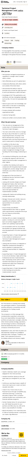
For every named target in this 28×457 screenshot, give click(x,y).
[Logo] (5, 2)
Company (18, 62)
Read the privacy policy (6, 450)
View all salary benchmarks (9, 294)
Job (10, 62)
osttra (20, 11)
